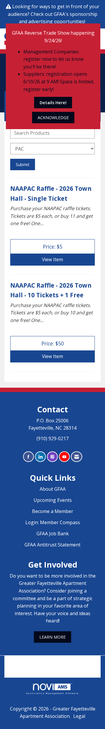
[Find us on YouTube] (64, 456)
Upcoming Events (53, 500)
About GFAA (53, 489)
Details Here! (53, 102)
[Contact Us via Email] (76, 456)
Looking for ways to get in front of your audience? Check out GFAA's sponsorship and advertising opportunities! (53, 14)
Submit (22, 164)
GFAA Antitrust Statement (52, 544)
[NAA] (52, 662)
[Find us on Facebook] (28, 456)
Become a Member (52, 511)
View (52, 259)
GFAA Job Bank (52, 533)
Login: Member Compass (52, 522)
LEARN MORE (52, 637)
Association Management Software (52, 693)
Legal (79, 716)
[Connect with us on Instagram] (52, 456)
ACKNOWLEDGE (53, 117)
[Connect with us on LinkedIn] (40, 456)
